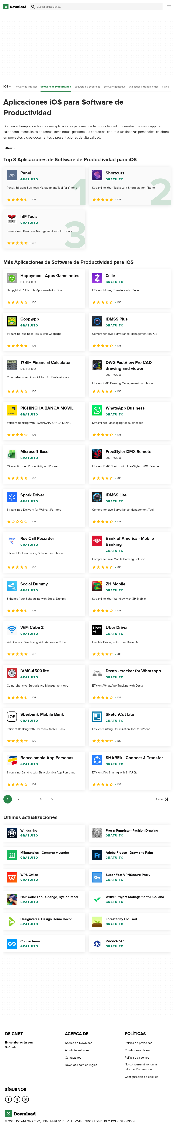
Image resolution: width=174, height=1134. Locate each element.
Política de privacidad (138, 1043)
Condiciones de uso (138, 1050)
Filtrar (8, 148)
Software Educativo (115, 86)
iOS (5, 86)
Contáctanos (73, 1057)
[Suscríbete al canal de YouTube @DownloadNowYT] (25, 1099)
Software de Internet (25, 86)
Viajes (165, 86)
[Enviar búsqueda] (33, 6)
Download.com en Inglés (81, 1065)
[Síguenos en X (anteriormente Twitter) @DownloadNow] (17, 1099)
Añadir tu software (77, 1050)
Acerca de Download (78, 1043)
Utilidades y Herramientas (144, 86)
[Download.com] (14, 6)
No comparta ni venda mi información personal (141, 1067)
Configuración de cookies (141, 1076)
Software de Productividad (56, 86)
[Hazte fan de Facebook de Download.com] (8, 1099)
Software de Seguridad (87, 86)
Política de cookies (137, 1057)
